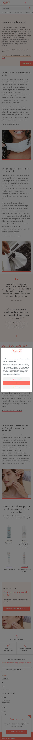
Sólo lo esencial (16, 386)
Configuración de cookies (16, 379)
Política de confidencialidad (14, 374)
